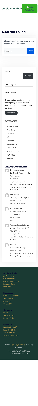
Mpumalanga (12, 144)
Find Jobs (7, 287)
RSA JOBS (11, 155)
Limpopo (10, 141)
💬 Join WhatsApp (29, 8)
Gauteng (10, 134)
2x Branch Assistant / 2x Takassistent (20, 174)
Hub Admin (14, 208)
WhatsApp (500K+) (11, 335)
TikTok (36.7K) (9, 332)
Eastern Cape (12, 126)
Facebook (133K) (10, 327)
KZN (8, 137)
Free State (11, 130)
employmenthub (12, 8)
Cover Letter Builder (11, 281)
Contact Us (7, 304)
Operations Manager (18, 247)
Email (10, 92)
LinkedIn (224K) (9, 330)
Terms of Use (8, 315)
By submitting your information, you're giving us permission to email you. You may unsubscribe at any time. (19, 104)
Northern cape (12, 151)
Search (7, 72)
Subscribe (11, 113)
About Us (7, 301)
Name (11, 85)
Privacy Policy (9, 318)
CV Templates (9, 279)
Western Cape (12, 158)
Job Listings (8, 298)
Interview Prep (9, 284)
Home (5, 313)
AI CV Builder (8, 276)
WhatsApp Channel (11, 296)
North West (11, 148)
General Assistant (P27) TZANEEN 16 (19, 213)
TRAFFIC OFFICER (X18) (19, 198)
